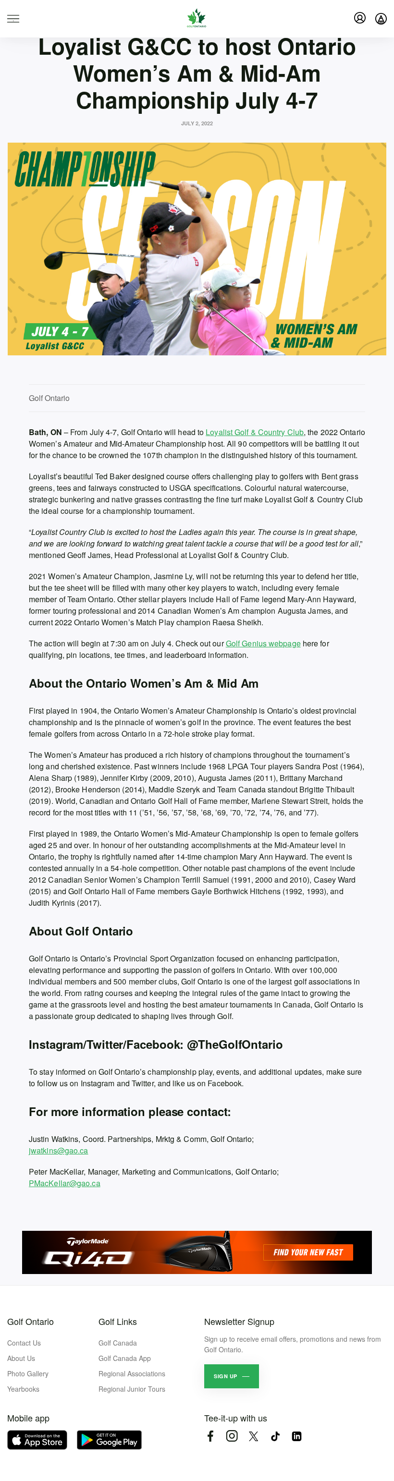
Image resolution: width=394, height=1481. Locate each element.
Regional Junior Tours (131, 1389)
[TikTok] (275, 1436)
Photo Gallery (28, 1373)
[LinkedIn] (297, 1436)
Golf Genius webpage (263, 643)
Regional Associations (131, 1373)
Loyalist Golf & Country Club (255, 431)
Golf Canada (117, 1342)
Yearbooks (23, 1389)
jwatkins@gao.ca (58, 1150)
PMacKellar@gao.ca (64, 1183)
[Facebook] (210, 1436)
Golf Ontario (30, 1321)
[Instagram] (232, 1436)
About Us (21, 1358)
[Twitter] (253, 1436)
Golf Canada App (124, 1358)
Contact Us (24, 1342)
